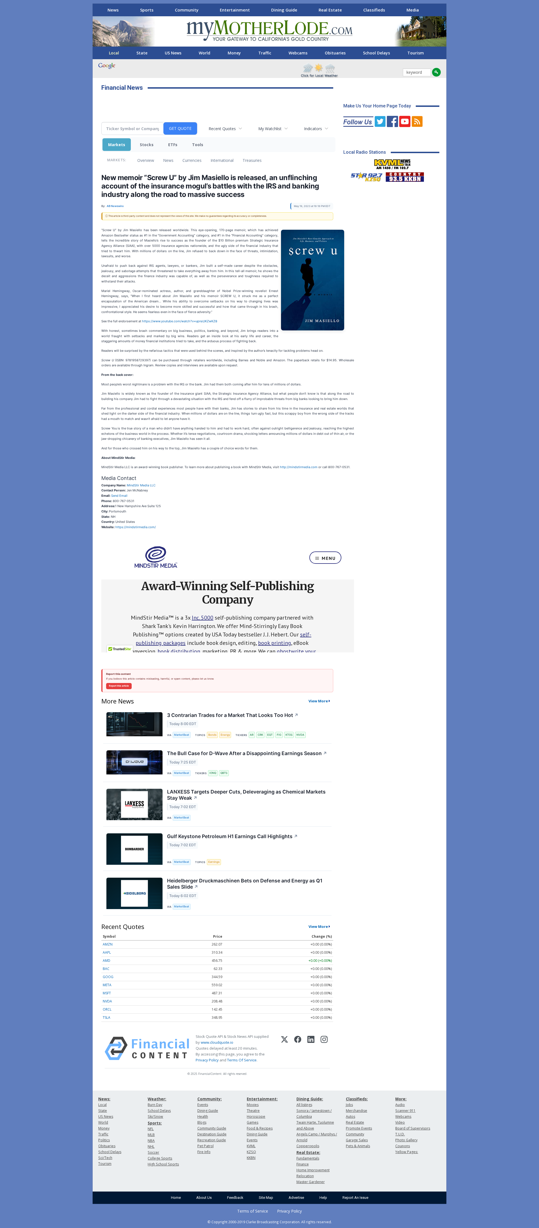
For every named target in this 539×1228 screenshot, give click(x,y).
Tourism (415, 53)
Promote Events (359, 1128)
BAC (106, 968)
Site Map (266, 1197)
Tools (197, 144)
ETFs (172, 144)
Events (202, 1104)
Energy (225, 734)
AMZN (108, 944)
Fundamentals (307, 1158)
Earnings (214, 861)
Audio (400, 1104)
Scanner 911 (405, 1110)
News (113, 10)
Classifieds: (357, 1098)
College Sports (160, 1158)
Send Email (119, 496)
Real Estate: (308, 1152)
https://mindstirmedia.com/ (135, 527)
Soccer (153, 1152)
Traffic (264, 53)
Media (412, 10)
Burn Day (155, 1104)
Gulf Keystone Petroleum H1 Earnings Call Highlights (232, 836)
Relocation (305, 1176)
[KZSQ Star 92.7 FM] (364, 175)
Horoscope (256, 1116)
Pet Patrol (205, 1146)
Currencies (192, 160)
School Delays (376, 53)
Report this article (119, 685)
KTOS (289, 734)
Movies (253, 1104)
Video (400, 1122)
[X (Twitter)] (284, 1048)
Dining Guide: (309, 1098)
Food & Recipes (260, 1128)
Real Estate (330, 10)
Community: (209, 1098)
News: (104, 1098)
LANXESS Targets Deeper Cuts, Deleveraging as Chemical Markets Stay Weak (246, 795)
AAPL (107, 952)
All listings (304, 1104)
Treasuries (252, 160)
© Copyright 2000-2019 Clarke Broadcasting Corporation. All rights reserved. (269, 1222)
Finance (302, 1164)
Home (176, 1197)
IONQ (212, 772)
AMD (106, 960)
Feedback (235, 1197)
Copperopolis (307, 1146)
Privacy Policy (207, 1060)
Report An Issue (355, 1197)
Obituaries (335, 53)
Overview (145, 160)
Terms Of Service (242, 1060)
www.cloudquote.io (217, 1042)
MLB (151, 1134)
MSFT (107, 993)
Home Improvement (313, 1170)
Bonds (212, 734)
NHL (151, 1146)
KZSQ (251, 1151)
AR (251, 734)
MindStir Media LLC (141, 485)
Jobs (349, 1104)
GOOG (108, 976)
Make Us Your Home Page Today (377, 106)
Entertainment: (262, 1098)
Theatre (253, 1110)
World (204, 53)
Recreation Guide (211, 1140)
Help (323, 1197)
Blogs (201, 1122)
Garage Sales (357, 1140)
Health (202, 1116)
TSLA (106, 1017)
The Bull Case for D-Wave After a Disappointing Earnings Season (247, 753)
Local (114, 53)
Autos (350, 1116)
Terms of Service (252, 1211)
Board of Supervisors (412, 1128)
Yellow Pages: (406, 1151)
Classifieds (374, 10)
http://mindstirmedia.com (298, 467)
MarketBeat (181, 734)
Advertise (296, 1197)
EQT (270, 734)
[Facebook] (297, 1048)
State (141, 53)
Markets (116, 144)
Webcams (298, 53)
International (222, 160)
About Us (204, 1197)
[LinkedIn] (311, 1048)
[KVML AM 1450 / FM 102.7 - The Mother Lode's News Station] (392, 162)
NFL (151, 1128)
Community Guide (211, 1128)
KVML (251, 1146)
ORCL (107, 1009)
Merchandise (356, 1110)
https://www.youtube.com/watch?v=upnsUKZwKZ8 (179, 321)
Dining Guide (284, 10)
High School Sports (163, 1164)
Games (252, 1122)
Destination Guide (212, 1134)
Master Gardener (310, 1181)
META (107, 985)
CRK (260, 734)
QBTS (223, 772)
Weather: (157, 1098)
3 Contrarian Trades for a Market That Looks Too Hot (232, 715)
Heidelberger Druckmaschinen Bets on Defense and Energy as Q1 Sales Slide (244, 884)
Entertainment (235, 10)
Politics (104, 1140)
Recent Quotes (222, 128)
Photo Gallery (406, 1140)
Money (234, 53)
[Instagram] (324, 1048)
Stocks (147, 144)
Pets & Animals (358, 1146)
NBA (151, 1140)
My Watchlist (270, 128)
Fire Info (204, 1151)
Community (186, 10)
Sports (147, 10)
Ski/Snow (155, 1116)
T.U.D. (400, 1134)
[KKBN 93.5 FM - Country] (405, 175)
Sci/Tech (105, 1157)
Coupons (402, 1146)
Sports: (155, 1123)
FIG (279, 734)
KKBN (251, 1157)
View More (318, 700)
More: (400, 1098)
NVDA (300, 734)
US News (173, 53)
